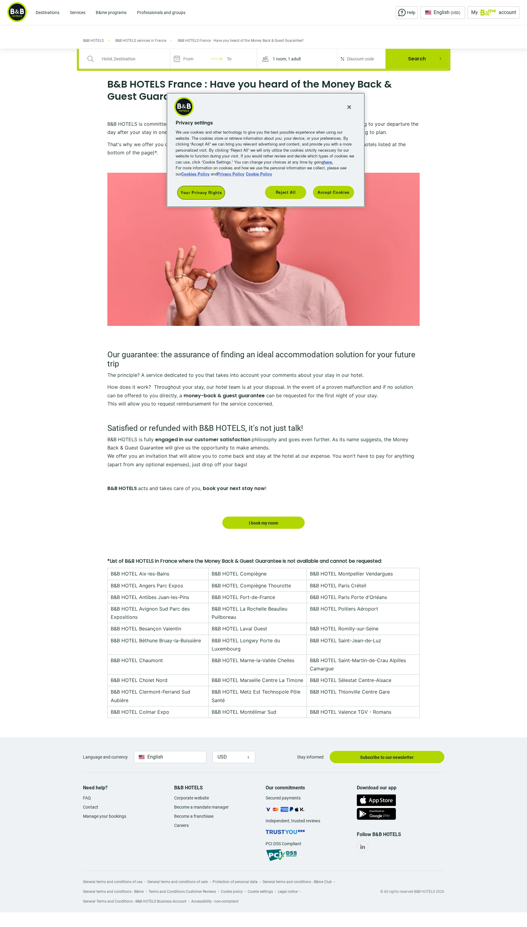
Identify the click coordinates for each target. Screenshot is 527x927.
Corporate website (191, 797)
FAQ (87, 797)
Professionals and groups (161, 12)
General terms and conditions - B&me (113, 891)
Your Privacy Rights (201, 192)
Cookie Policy (259, 174)
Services (77, 12)
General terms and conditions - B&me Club (297, 882)
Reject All (286, 192)
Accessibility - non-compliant (214, 901)
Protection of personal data (235, 882)
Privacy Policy (230, 174)
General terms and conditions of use (112, 882)
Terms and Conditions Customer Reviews (182, 891)
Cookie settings (260, 891)
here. (328, 162)
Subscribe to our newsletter (387, 757)
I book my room (263, 523)
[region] (266, 150)
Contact (90, 807)
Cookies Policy (195, 174)
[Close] (349, 107)
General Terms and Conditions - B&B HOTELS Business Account (134, 901)
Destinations (47, 12)
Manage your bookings (104, 816)
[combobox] (128, 59)
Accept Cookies (333, 192)
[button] (297, 59)
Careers (181, 825)
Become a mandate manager (201, 807)
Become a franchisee (193, 816)
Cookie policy (232, 891)
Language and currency (105, 757)
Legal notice (288, 891)
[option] (263, 249)
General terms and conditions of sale (177, 882)
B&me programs (111, 12)
